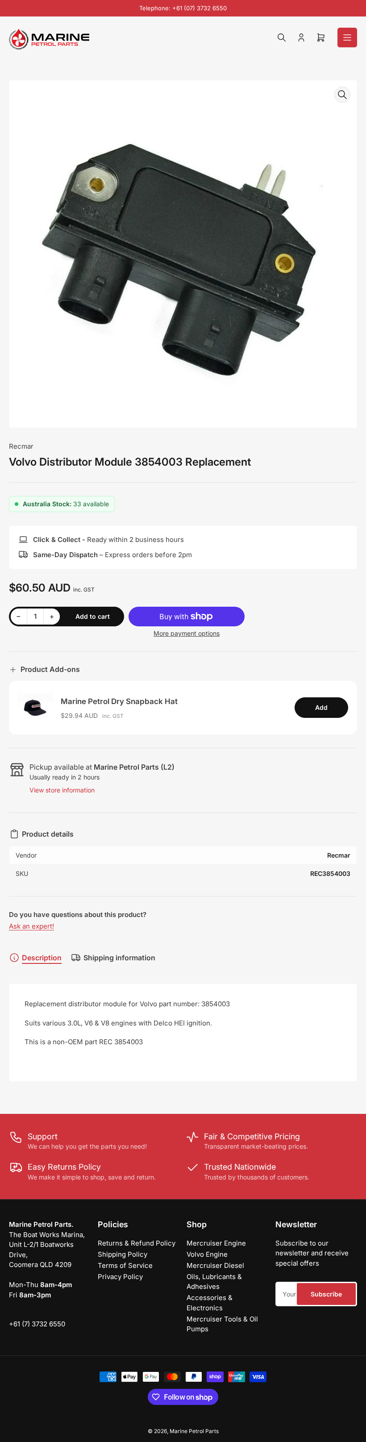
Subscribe (326, 1294)
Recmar (21, 446)
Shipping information (119, 957)
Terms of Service (125, 1265)
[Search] (281, 37)
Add (321, 707)
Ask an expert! (31, 926)
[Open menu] (347, 37)
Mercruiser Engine (216, 1243)
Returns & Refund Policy (136, 1243)
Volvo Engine (207, 1254)
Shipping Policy (122, 1254)
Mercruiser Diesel (215, 1265)
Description (42, 957)
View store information (62, 790)
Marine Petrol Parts (194, 1431)
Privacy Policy (120, 1276)
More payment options (187, 633)
